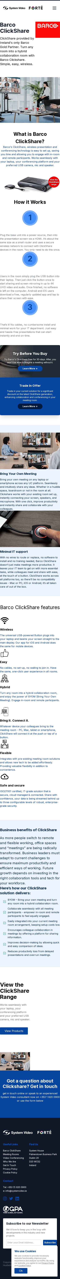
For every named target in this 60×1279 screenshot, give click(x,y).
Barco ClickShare (12, 1150)
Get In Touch (9, 1165)
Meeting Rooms (11, 1154)
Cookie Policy (10, 1172)
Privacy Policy (10, 1169)
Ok (21, 1270)
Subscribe (50, 1242)
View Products (14, 1031)
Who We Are (9, 1161)
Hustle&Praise (10, 1265)
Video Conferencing (13, 1158)
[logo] (14, 8)
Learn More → (30, 368)
